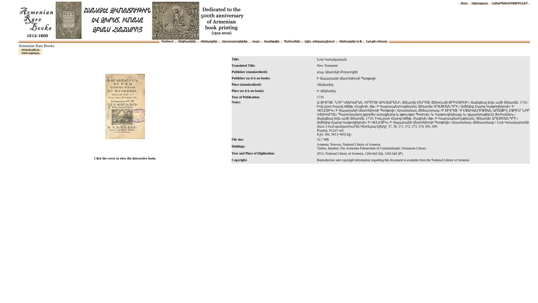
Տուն (464, 3)
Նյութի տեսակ (376, 41)
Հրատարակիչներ (235, 41)
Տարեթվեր (271, 41)
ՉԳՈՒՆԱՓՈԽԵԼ (30, 53)
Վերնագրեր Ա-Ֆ (350, 41)
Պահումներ (292, 41)
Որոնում (167, 41)
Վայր (256, 41)
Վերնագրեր (208, 41)
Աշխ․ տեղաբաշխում (319, 41)
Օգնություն (480, 3)
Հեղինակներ (187, 41)
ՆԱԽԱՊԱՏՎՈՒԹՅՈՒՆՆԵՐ (510, 3)
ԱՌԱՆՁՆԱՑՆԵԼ (30, 50)
